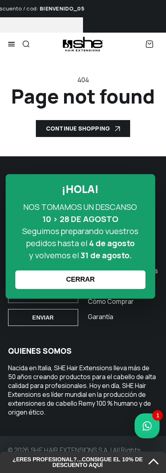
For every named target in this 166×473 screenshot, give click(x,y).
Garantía (100, 316)
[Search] (25, 44)
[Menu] (11, 44)
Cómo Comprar (111, 301)
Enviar (43, 317)
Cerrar (80, 280)
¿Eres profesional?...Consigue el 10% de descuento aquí (77, 462)
